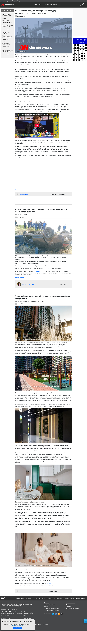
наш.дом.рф (50, 583)
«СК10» (25, 346)
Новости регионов (80, 598)
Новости (35, 4)
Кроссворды (42, 598)
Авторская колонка (58, 598)
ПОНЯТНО (18, 627)
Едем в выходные (20, 598)
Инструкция (28, 598)
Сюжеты (41, 4)
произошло (37, 271)
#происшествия (19, 277)
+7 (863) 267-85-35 (27, 618)
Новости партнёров (69, 598)
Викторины (49, 598)
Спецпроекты (53, 4)
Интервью (46, 4)
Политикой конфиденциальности (17, 625)
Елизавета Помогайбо (28, 284)
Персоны (35, 598)
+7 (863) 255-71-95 (5, 618)
